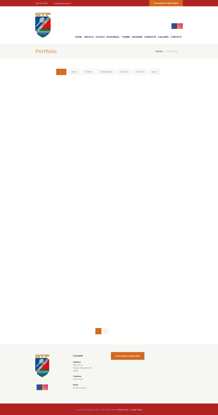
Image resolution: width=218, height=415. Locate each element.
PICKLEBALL (113, 37)
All (61, 72)
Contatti (176, 37)
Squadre (137, 37)
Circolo (89, 37)
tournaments (106, 72)
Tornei (126, 37)
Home (78, 37)
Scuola (100, 37)
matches (139, 72)
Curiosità (150, 37)
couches (123, 72)
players (88, 72)
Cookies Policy (136, 409)
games (73, 72)
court (154, 72)
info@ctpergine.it (62, 3)
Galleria (163, 37)
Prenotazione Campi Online (166, 3)
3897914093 (41, 3)
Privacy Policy (122, 409)
